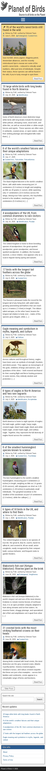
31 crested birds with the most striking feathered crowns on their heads (21, 630)
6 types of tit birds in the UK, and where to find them (20, 511)
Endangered (22, 36)
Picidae (31, 222)
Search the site (8, 696)
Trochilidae (32, 456)
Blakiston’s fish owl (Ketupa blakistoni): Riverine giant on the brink (23, 567)
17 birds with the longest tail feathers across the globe (18, 271)
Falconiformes (29, 160)
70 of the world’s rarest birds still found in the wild (22, 29)
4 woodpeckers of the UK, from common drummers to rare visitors (22, 214)
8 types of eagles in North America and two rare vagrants (22, 392)
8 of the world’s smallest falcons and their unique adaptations (23, 150)
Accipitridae (32, 399)
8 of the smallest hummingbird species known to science (19, 449)
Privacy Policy (8, 756)
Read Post (38, 79)
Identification (23, 95)
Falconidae (19, 160)
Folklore (21, 337)
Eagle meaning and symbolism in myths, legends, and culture (20, 330)
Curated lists (32, 36)
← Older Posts (7, 689)
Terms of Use (8, 760)
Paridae (31, 518)
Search (39, 699)
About (5, 752)
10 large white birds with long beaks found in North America (22, 88)
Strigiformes (33, 574)
